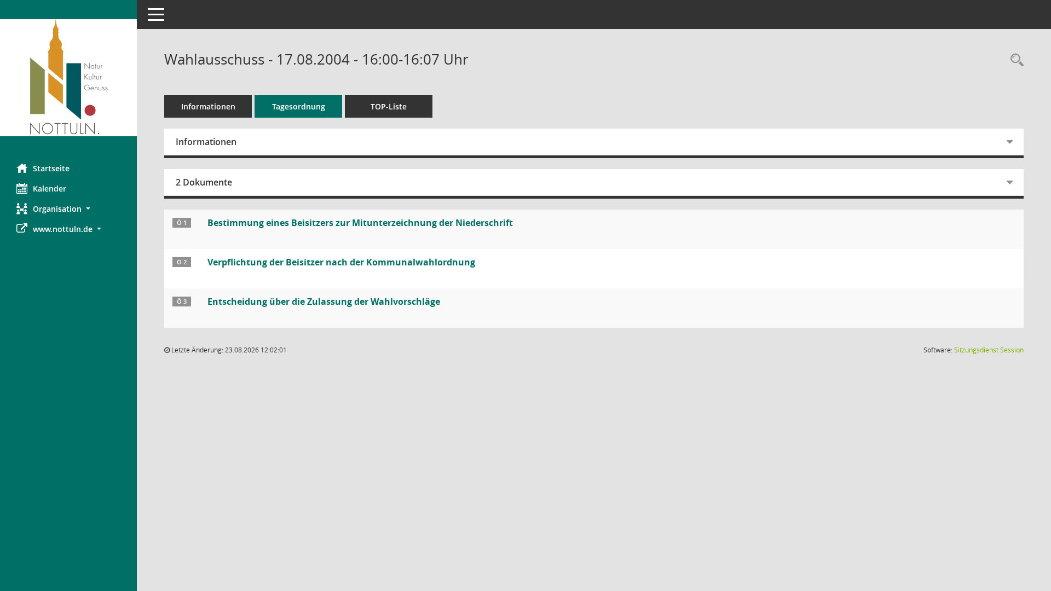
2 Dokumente (204, 182)
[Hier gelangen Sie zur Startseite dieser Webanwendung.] (68, 77)
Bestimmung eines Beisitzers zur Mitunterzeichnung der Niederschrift (360, 223)
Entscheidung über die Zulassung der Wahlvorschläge (323, 302)
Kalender (49, 188)
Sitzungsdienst (989, 350)
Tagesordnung (298, 106)
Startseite (51, 168)
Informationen (208, 106)
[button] (68, 209)
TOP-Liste (389, 106)
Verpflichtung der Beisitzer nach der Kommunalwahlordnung (341, 262)
